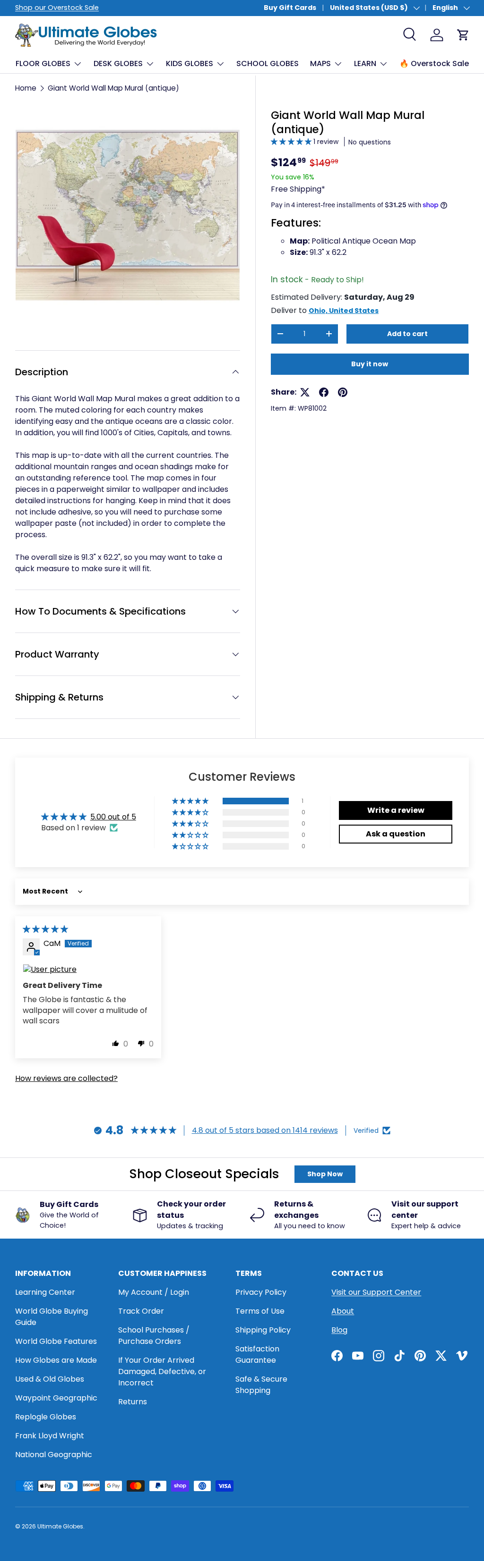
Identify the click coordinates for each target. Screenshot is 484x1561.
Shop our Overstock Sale (57, 7)
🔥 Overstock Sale (434, 63)
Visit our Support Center (376, 1292)
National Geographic (53, 1454)
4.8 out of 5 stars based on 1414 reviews (265, 1130)
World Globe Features (56, 1341)
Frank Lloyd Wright (49, 1435)
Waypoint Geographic (56, 1397)
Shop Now (325, 1174)
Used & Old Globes (49, 1379)
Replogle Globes (45, 1416)
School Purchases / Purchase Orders (154, 1336)
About (342, 1311)
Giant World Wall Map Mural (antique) (113, 88)
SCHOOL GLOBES (267, 63)
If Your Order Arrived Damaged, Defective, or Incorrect (162, 1371)
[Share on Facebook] (323, 392)
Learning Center (45, 1292)
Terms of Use (260, 1311)
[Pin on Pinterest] (342, 392)
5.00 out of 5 (113, 816)
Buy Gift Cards (290, 7)
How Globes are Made (56, 1360)
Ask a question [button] (395, 833)
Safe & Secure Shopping (261, 1385)
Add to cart (407, 333)
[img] (45, 929)
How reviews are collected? (66, 1078)
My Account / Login (153, 1292)
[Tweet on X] (304, 392)
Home (25, 88)
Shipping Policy (263, 1330)
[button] (292, 141)
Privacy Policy (260, 1292)
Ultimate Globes (60, 1526)
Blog (339, 1330)
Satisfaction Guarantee (257, 1354)
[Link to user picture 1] (88, 969)
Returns (132, 1401)
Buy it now (369, 364)
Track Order (141, 1311)
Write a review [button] (395, 810)
